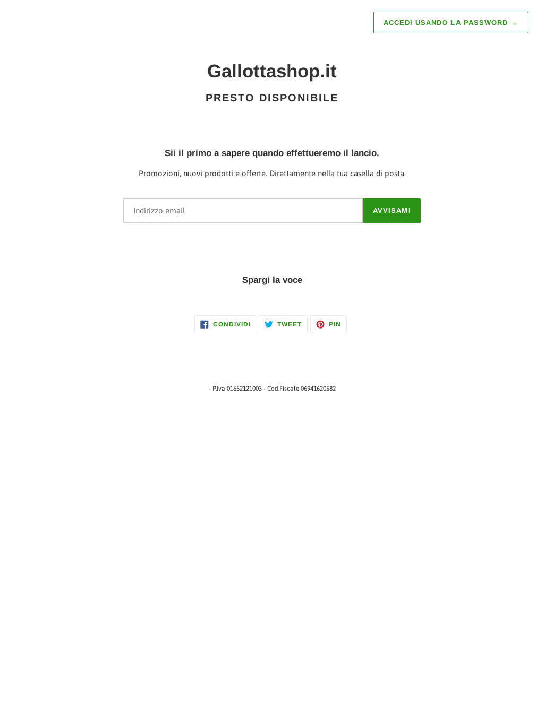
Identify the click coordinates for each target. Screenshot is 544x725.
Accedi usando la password (451, 23)
